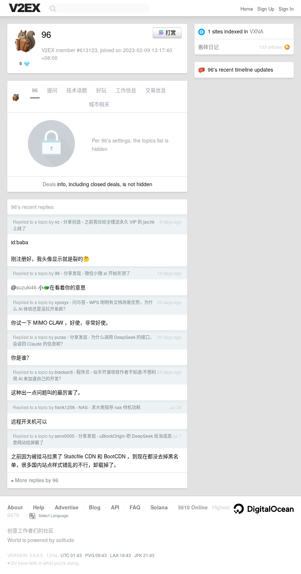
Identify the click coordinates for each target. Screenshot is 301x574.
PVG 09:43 (96, 555)
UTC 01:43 (71, 555)
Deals (49, 184)
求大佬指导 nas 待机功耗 (116, 407)
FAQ (135, 507)
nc (57, 222)
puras (60, 337)
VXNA (256, 31)
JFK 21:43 (144, 555)
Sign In (286, 8)
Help (38, 507)
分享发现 (72, 273)
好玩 (101, 90)
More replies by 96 (36, 480)
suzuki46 (26, 287)
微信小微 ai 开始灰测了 (107, 273)
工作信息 (126, 90)
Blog (95, 507)
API (115, 507)
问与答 (79, 302)
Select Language (51, 515)
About (15, 507)
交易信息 (155, 90)
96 (35, 90)
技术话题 (76, 90)
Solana (159, 507)
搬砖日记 (208, 46)
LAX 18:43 (120, 555)
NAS (83, 407)
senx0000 (65, 436)
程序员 (83, 372)
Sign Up (265, 8)
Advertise (67, 507)
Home (246, 8)
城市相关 (99, 104)
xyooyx (62, 302)
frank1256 (65, 407)
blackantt (64, 372)
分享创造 (72, 222)
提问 (52, 90)
